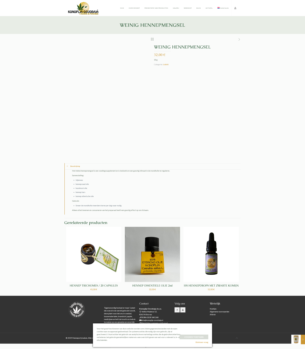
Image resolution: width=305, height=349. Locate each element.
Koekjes (213, 309)
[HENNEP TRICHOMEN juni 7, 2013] (298, 339)
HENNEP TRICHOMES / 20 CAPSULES (94, 285)
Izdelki (166, 64)
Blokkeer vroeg (202, 342)
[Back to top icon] (236, 337)
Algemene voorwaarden (219, 311)
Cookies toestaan (193, 337)
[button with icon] (177, 309)
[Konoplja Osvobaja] (83, 8)
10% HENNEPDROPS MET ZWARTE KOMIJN (211, 285)
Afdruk (213, 314)
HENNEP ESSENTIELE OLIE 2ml (152, 285)
